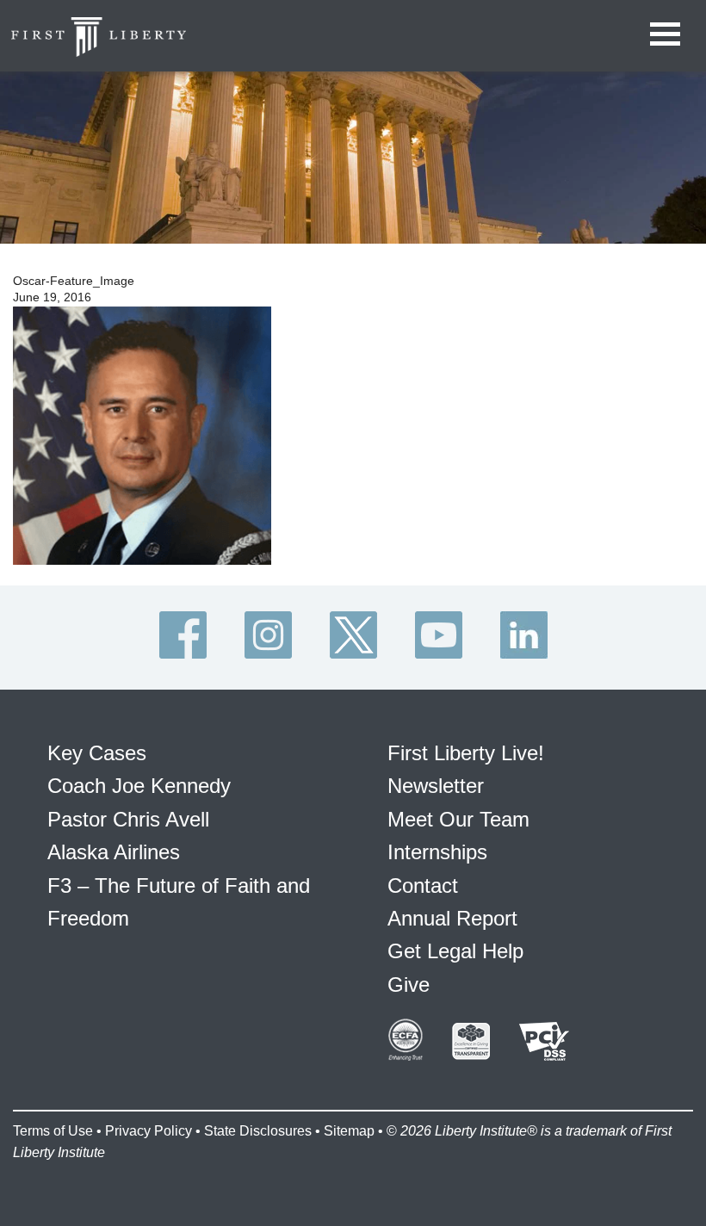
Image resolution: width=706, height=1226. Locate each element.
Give (408, 984)
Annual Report (452, 918)
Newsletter (435, 785)
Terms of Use (53, 1131)
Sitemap (349, 1131)
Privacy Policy (148, 1131)
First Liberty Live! (465, 753)
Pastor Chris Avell (128, 819)
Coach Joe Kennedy (139, 785)
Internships (437, 852)
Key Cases (96, 753)
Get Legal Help (455, 951)
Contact (422, 885)
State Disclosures (258, 1131)
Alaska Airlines (113, 852)
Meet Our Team (458, 819)
